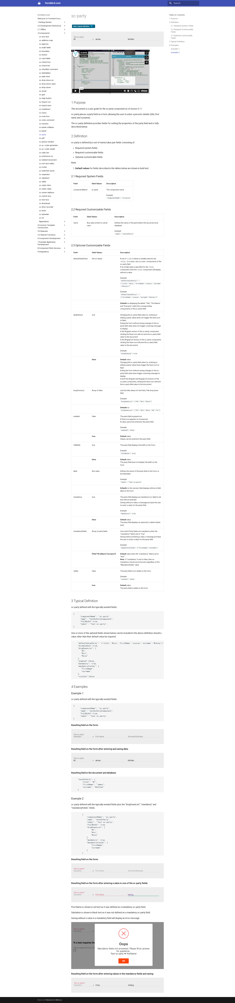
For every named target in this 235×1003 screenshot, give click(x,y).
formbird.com (44, 15)
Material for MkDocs (54, 1000)
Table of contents (177, 15)
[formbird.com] (39, 3)
